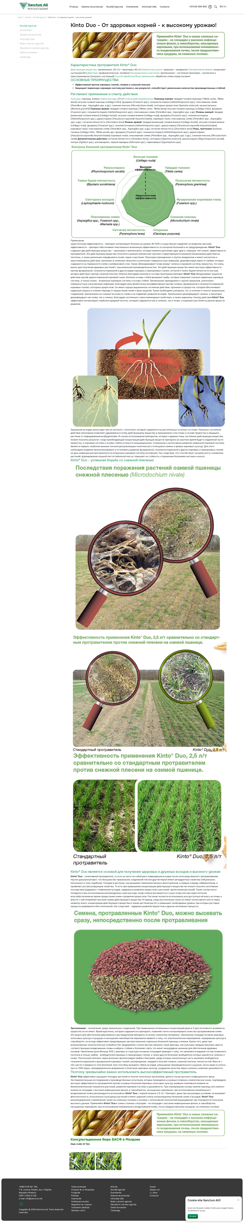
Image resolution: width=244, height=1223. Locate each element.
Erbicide (75, 1195)
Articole (28, 17)
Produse (73, 6)
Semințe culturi (78, 1210)
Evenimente (132, 6)
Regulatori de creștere (81, 1204)
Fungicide (75, 1192)
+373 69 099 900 (198, 6)
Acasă (20, 17)
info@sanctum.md (34, 1198)
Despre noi (155, 1189)
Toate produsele (78, 1186)
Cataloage (25, 57)
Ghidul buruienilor (29, 52)
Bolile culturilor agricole (32, 43)
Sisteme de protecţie (92, 6)
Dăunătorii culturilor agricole (34, 48)
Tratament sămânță (80, 1207)
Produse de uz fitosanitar (82, 1189)
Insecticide (76, 1198)
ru (225, 6)
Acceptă (192, 1216)
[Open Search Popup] (215, 7)
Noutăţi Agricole (114, 6)
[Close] (238, 1200)
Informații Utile (149, 6)
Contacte (164, 6)
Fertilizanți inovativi (80, 1201)
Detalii (202, 1210)
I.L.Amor (153, 1192)
